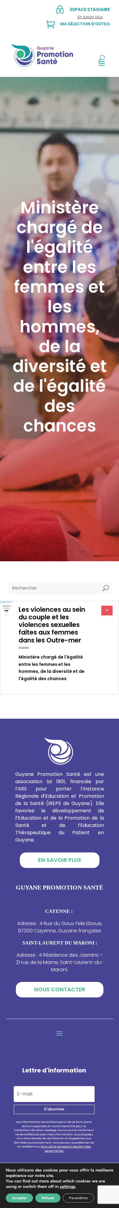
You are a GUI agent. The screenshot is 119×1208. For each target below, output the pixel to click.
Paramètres (78, 1198)
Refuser (47, 1198)
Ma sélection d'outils (85, 24)
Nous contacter (59, 989)
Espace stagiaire (90, 9)
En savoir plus (59, 860)
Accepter (19, 1198)
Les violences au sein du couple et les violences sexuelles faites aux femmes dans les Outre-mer (52, 625)
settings (67, 1186)
